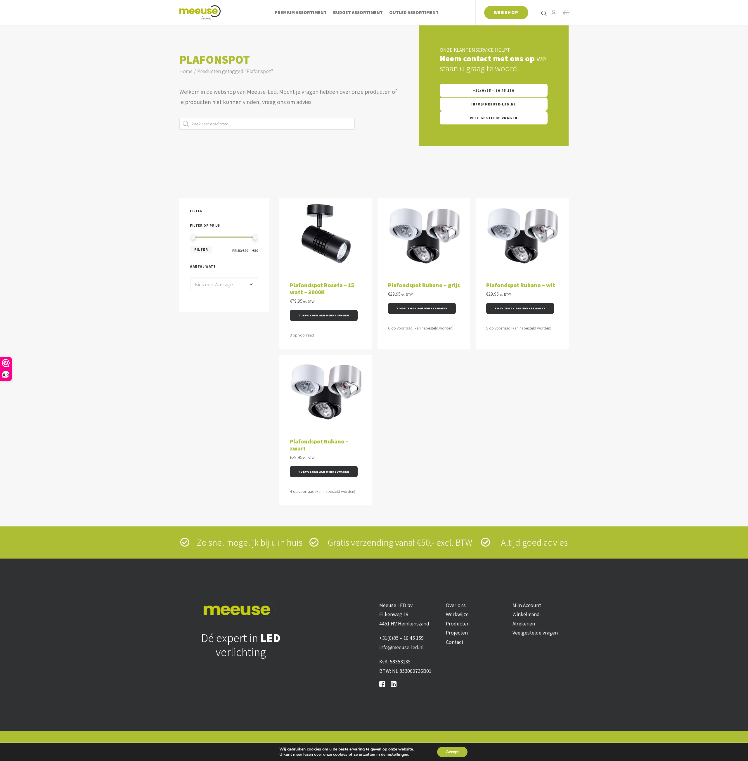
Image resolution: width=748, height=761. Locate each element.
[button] (324, 315)
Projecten (457, 632)
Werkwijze (457, 614)
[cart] (564, 12)
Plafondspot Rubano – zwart (319, 445)
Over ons (456, 605)
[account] (553, 12)
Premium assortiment (301, 12)
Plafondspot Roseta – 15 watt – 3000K (322, 288)
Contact (454, 642)
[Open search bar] (544, 13)
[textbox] (224, 284)
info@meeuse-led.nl (493, 104)
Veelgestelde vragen (535, 632)
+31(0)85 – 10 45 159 (494, 90)
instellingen (397, 754)
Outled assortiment (414, 12)
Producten (458, 623)
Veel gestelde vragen (493, 118)
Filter (201, 249)
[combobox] (224, 284)
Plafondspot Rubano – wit (520, 285)
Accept (452, 752)
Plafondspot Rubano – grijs (424, 285)
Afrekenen (523, 623)
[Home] (240, 610)
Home (186, 71)
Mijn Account (526, 605)
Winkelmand (526, 614)
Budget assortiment (358, 12)
